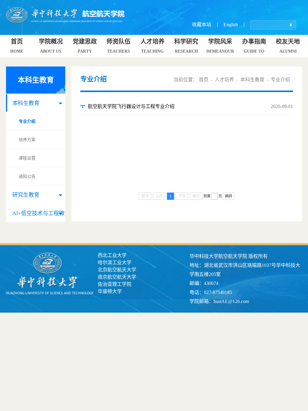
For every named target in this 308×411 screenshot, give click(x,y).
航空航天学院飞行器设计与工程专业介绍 (131, 106)
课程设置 (26, 158)
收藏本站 (201, 24)
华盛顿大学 (110, 291)
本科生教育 (252, 79)
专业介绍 (26, 121)
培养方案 (26, 140)
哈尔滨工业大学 (114, 262)
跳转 (228, 196)
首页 (203, 79)
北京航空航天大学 (117, 269)
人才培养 (224, 79)
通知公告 (26, 176)
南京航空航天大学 (117, 277)
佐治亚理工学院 (114, 284)
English (230, 24)
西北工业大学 (112, 255)
